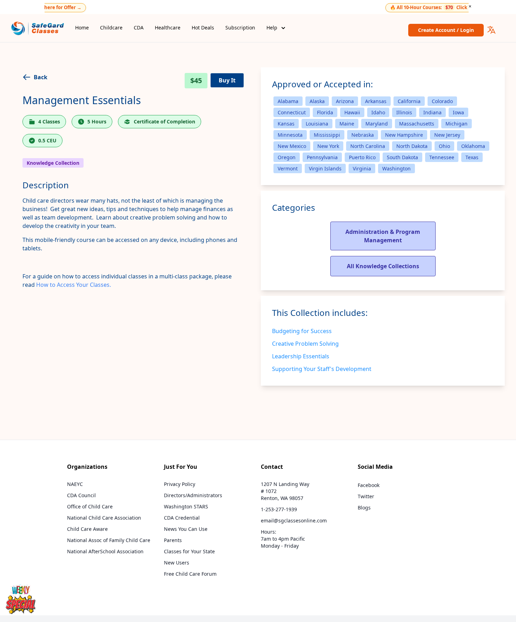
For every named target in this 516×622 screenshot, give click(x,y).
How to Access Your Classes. (73, 285)
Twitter (366, 496)
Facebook (368, 485)
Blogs (364, 507)
